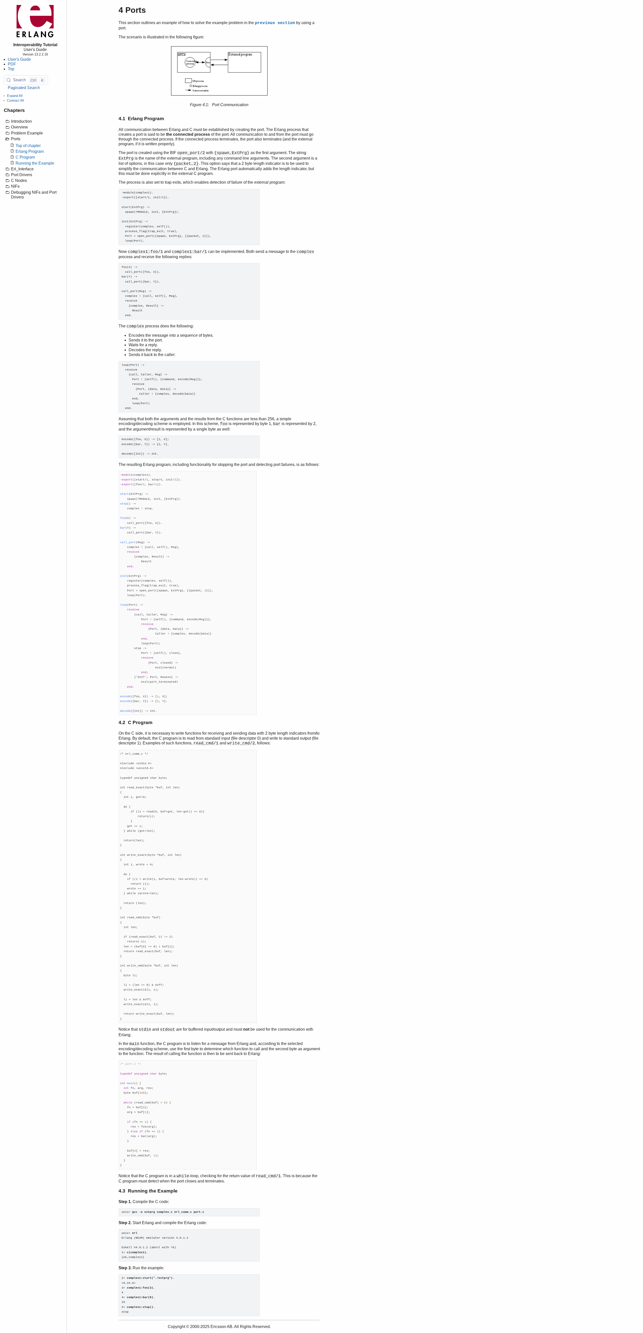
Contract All (15, 100)
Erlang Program (30, 151)
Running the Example (35, 163)
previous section (275, 23)
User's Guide (19, 59)
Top (11, 69)
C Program (25, 157)
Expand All (15, 96)
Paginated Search (24, 88)
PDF (12, 64)
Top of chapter (28, 146)
